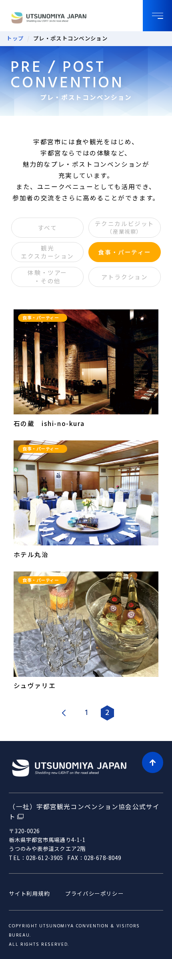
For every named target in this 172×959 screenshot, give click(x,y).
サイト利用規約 (29, 893)
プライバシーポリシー (94, 893)
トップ (15, 38)
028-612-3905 (44, 858)
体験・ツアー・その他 (47, 276)
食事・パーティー (124, 252)
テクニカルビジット (124, 227)
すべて (47, 227)
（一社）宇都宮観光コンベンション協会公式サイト (84, 811)
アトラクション (124, 277)
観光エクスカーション (47, 252)
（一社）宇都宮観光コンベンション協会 (59, 18)
